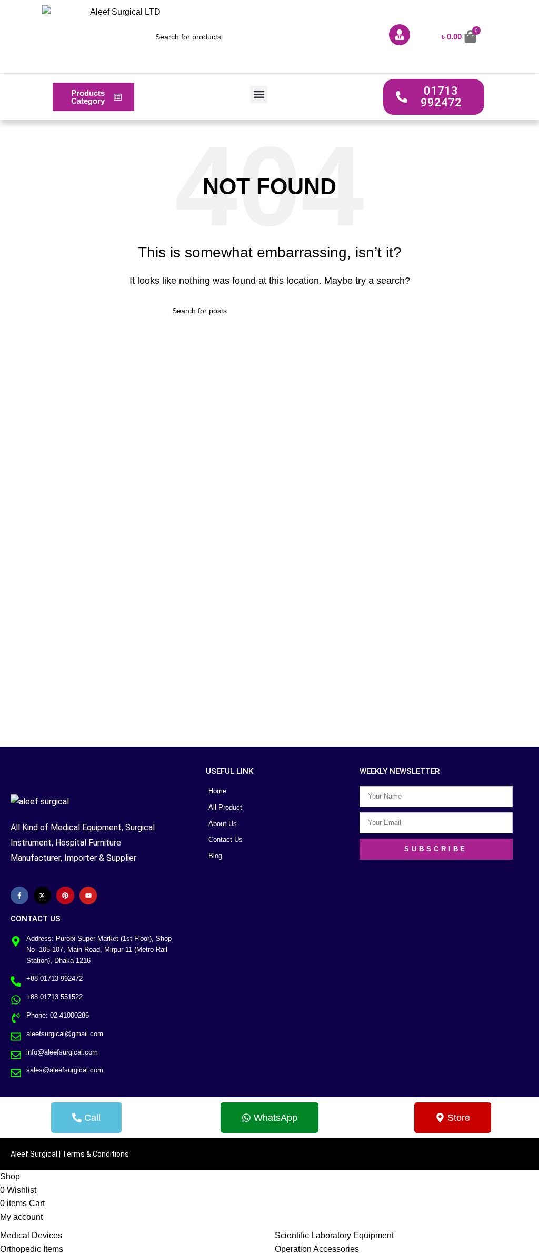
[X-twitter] (43, 895)
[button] (258, 94)
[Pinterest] (65, 895)
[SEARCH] (363, 311)
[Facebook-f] (19, 895)
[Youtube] (88, 895)
